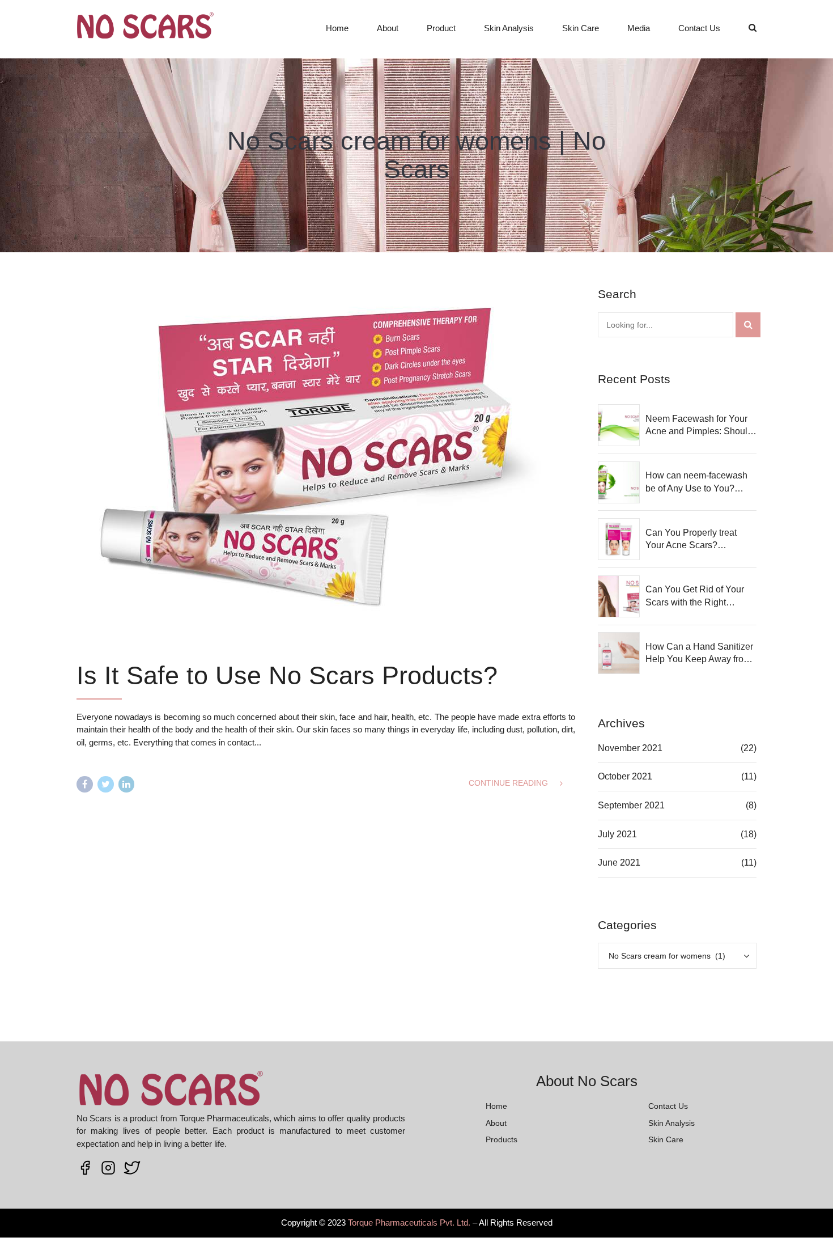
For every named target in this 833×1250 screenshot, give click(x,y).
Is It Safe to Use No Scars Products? (287, 675)
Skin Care (580, 28)
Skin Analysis (509, 28)
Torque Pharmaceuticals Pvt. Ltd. (409, 1222)
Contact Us (699, 28)
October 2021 (625, 776)
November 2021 (630, 748)
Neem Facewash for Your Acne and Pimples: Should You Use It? (699, 426)
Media (638, 28)
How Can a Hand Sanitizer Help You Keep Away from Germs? (699, 654)
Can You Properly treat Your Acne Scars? (691, 539)
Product (441, 28)
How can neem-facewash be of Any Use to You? (696, 482)
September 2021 (631, 805)
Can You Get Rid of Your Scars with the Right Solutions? (694, 596)
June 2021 (619, 862)
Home (337, 28)
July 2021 (617, 834)
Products (501, 1139)
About (387, 28)
